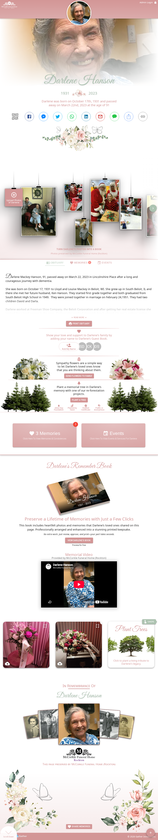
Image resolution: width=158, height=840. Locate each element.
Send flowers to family (79, 376)
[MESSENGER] (43, 116)
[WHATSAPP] (72, 116)
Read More (79, 317)
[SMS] (114, 116)
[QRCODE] (15, 116)
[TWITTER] (57, 116)
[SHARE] (128, 116)
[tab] (55, 263)
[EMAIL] (100, 116)
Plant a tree (79, 400)
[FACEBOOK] (29, 116)
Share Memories (80, 826)
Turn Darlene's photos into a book (79, 249)
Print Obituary (80, 323)
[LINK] (143, 116)
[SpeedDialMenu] (150, 832)
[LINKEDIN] (86, 116)
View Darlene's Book (79, 540)
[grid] (79, 210)
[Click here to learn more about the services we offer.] (79, 754)
